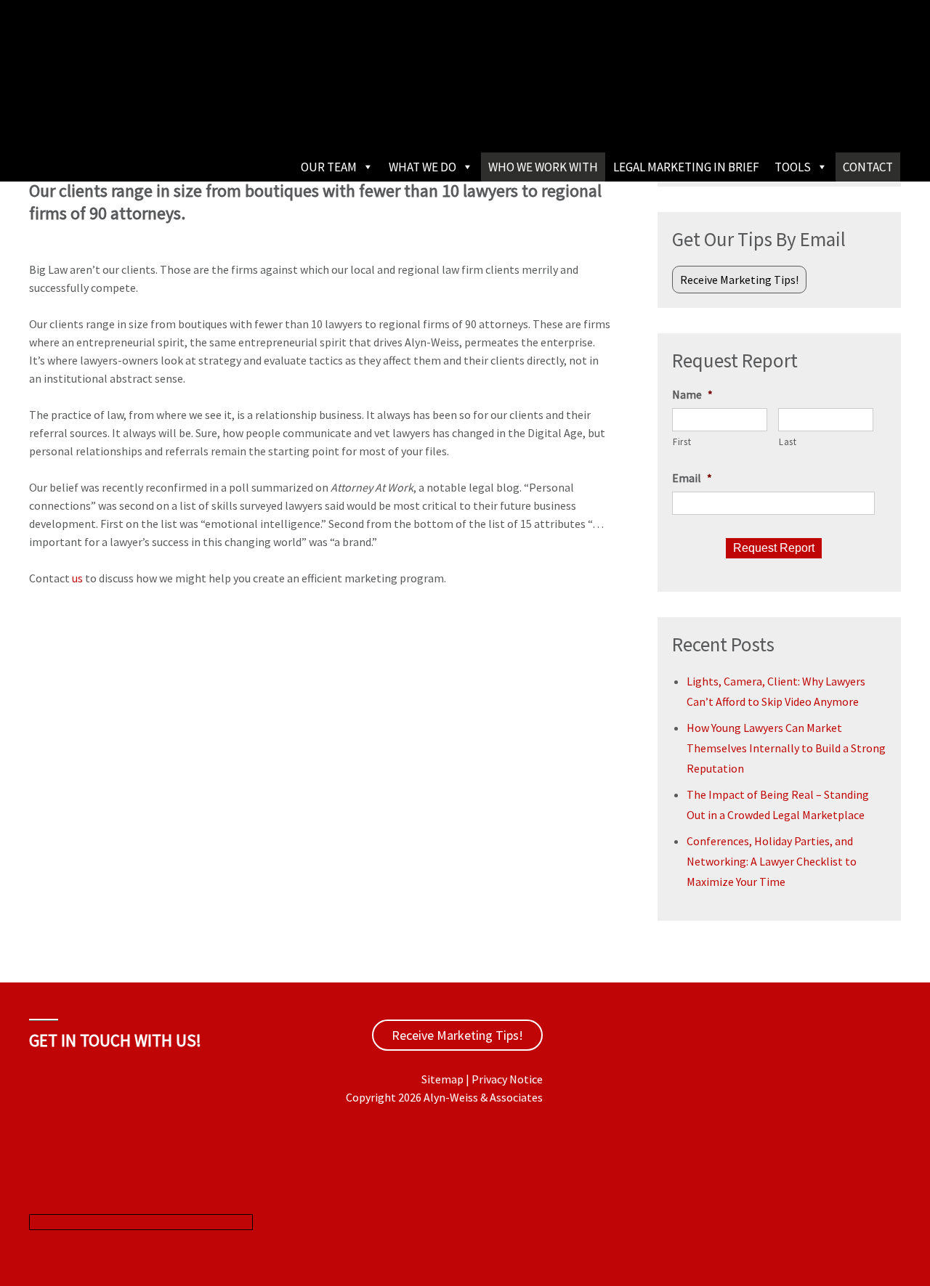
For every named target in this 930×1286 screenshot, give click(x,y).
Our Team (329, 167)
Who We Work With (543, 167)
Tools (793, 167)
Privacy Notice (507, 1079)
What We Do (422, 167)
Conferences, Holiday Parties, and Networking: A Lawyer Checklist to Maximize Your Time (772, 861)
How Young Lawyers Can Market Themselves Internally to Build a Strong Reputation (786, 748)
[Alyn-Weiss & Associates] (138, 108)
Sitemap (442, 1079)
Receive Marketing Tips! (739, 279)
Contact (868, 167)
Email (692, 478)
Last (788, 442)
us (77, 578)
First (682, 442)
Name (692, 394)
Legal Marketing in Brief (686, 167)
